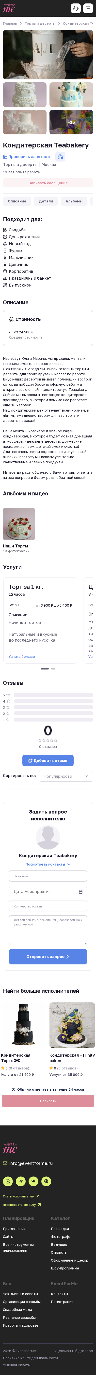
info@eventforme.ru (31, 1163)
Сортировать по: (19, 775)
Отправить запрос (45, 956)
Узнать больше (22, 656)
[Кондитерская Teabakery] (48, 54)
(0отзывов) (18, 1068)
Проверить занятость (29, 156)
